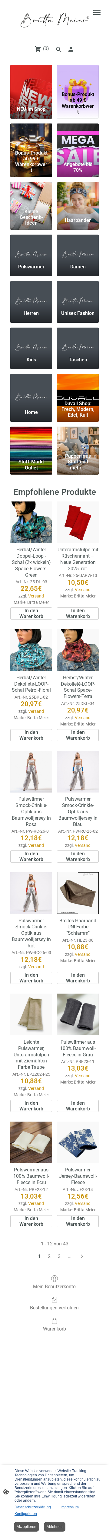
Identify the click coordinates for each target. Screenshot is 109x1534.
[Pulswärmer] (31, 247)
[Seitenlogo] (54, 20)
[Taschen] (78, 340)
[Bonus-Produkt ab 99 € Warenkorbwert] (31, 135)
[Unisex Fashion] (78, 293)
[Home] (31, 386)
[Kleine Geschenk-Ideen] (31, 194)
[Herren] (31, 293)
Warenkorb (54, 1329)
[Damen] (78, 247)
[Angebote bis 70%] (78, 135)
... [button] (69, 1256)
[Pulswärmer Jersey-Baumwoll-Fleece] (78, 1142)
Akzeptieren (26, 1527)
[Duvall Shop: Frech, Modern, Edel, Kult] (78, 386)
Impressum (70, 1507)
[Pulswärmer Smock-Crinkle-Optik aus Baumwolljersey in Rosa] (31, 772)
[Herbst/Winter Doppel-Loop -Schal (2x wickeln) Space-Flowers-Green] (31, 522)
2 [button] (49, 1256)
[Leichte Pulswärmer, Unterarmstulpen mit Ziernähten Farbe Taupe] (31, 1014)
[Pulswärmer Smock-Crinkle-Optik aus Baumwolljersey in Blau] (78, 772)
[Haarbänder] (78, 194)
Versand (36, 596)
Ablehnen (55, 1527)
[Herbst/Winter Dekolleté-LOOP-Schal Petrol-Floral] (31, 650)
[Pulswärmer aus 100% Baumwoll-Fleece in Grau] (78, 1014)
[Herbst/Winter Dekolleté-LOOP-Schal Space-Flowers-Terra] (78, 650)
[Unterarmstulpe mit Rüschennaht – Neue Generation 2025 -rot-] (78, 522)
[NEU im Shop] (31, 77)
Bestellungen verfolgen (54, 1308)
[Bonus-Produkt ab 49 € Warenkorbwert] (78, 77)
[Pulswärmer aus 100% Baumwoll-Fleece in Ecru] (31, 1142)
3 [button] (59, 1256)
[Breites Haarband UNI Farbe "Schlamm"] (78, 893)
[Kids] (31, 340)
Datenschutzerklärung (33, 1507)
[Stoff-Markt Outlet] (31, 439)
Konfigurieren (26, 1514)
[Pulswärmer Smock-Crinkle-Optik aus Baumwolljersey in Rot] (31, 893)
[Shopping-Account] (70, 49)
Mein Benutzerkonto (54, 1286)
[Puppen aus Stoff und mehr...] (78, 439)
